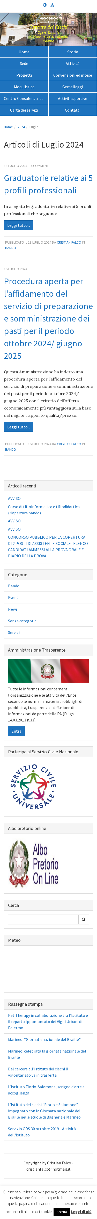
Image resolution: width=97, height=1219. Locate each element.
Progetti (24, 75)
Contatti (72, 110)
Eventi (13, 597)
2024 (21, 127)
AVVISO (14, 498)
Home (24, 51)
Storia (72, 51)
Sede (24, 63)
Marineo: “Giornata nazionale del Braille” (44, 1039)
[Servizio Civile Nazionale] (34, 786)
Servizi (14, 632)
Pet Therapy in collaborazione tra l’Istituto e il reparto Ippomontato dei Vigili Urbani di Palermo (48, 1021)
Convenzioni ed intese (72, 75)
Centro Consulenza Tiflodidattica (26, 98)
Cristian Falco (69, 242)
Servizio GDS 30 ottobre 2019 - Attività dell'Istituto (42, 1131)
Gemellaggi (72, 86)
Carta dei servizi (24, 110)
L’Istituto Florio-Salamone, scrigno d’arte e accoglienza (46, 1090)
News (13, 609)
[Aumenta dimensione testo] (52, 5)
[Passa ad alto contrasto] (45, 5)
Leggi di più (81, 1211)
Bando (10, 247)
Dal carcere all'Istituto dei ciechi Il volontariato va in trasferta (38, 1072)
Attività (72, 63)
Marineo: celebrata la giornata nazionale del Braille (47, 1054)
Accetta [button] (62, 1212)
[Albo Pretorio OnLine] (34, 863)
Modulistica (24, 86)
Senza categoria (22, 620)
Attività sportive (72, 98)
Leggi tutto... (18, 225)
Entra (16, 731)
